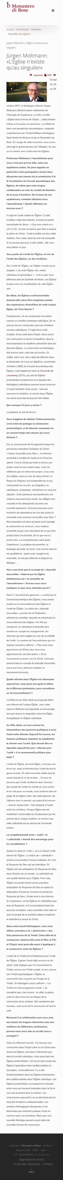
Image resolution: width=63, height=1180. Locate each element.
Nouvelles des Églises (19, 33)
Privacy (48, 1164)
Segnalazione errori (31, 1159)
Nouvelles (36, 29)
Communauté (22, 29)
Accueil (10, 29)
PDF (49, 75)
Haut (31, 1172)
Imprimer (38, 75)
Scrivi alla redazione (27, 1164)
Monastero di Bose (32, 1145)
